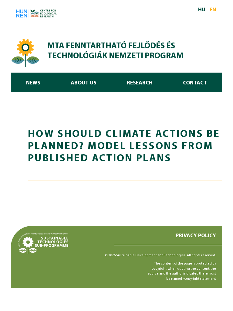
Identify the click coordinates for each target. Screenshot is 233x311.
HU (201, 9)
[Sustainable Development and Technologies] (25, 52)
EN (213, 9)
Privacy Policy (196, 235)
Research (140, 83)
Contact (195, 83)
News (33, 83)
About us (83, 83)
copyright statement (200, 279)
